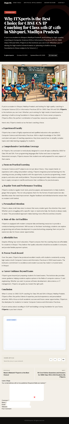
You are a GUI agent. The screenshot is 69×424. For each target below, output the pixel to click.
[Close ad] (34, 397)
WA (63, 359)
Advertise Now (50, 2)
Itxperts (8, 3)
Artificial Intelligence (33, 2)
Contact (61, 2)
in (55, 359)
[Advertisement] (34, 410)
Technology (10, 12)
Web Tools (17, 2)
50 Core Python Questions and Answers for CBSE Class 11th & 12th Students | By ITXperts (51, 375)
